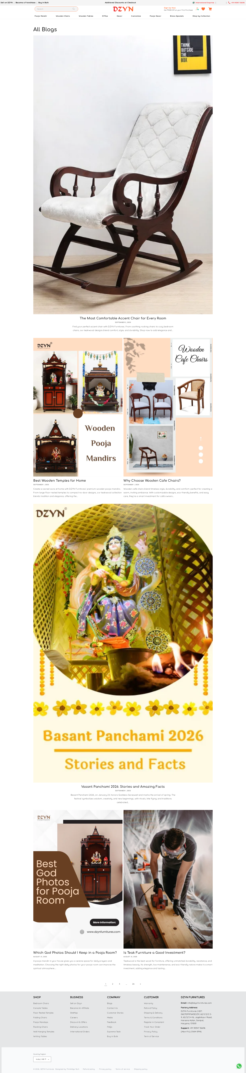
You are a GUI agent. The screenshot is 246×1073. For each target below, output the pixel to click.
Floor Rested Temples (43, 1013)
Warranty (148, 1003)
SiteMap (74, 1013)
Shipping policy (140, 1069)
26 (133, 984)
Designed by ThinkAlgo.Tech (67, 1069)
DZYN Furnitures (47, 1069)
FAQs (109, 1027)
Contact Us (112, 1008)
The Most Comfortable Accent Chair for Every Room (123, 318)
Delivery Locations (79, 1027)
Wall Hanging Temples (43, 1031)
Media (110, 1017)
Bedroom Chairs (41, 1003)
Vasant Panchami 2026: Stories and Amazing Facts (123, 786)
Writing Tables (40, 1036)
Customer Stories (115, 1013)
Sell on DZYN (7, 2)
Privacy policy (105, 1069)
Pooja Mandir (41, 16)
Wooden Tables (86, 16)
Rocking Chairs (40, 1027)
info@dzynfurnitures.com (200, 1003)
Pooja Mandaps (40, 1022)
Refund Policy (150, 1008)
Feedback (111, 1022)
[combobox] (56, 9)
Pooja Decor (155, 16)
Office (105, 16)
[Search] (73, 8)
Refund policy (89, 1069)
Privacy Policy (150, 1031)
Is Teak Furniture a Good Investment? (154, 952)
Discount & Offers (78, 1022)
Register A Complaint (154, 1022)
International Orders (80, 1031)
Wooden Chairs (63, 16)
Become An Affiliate (79, 1008)
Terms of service (123, 1069)
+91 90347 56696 (197, 1028)
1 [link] (105, 984)
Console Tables (40, 1008)
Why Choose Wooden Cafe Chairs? (152, 480)
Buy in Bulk (43, 2)
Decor (119, 16)
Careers (74, 1017)
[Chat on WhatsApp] (239, 1066)
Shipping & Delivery (153, 1013)
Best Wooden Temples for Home (59, 480)
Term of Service (151, 1036)
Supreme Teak (114, 1031)
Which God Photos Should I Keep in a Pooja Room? (75, 952)
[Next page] (140, 984)
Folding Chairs (40, 1017)
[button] (210, 9)
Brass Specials (177, 16)
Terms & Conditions (153, 1017)
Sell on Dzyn (76, 1003)
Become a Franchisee (25, 2)
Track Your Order (152, 1027)
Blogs (109, 1003)
